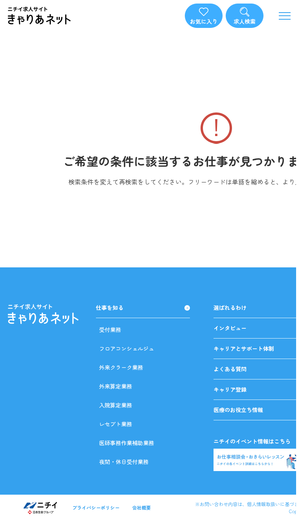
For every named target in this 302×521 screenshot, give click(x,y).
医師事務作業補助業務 (126, 443)
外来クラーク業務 (121, 367)
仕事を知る (109, 307)
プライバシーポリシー (96, 507)
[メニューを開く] (284, 15)
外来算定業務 (115, 386)
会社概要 (141, 507)
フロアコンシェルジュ (126, 348)
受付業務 (110, 329)
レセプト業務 (115, 424)
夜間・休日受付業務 (124, 462)
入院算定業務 (115, 405)
